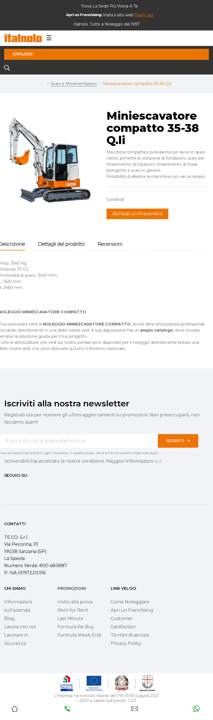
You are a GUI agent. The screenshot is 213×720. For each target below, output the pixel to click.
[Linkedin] (36, 485)
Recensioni (110, 244)
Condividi (131, 199)
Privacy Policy (126, 643)
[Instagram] (16, 485)
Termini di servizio (130, 635)
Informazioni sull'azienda (18, 606)
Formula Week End (79, 635)
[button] (143, 15)
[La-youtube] (26, 485)
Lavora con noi (20, 626)
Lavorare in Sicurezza (16, 639)
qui (157, 461)
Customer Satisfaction (123, 622)
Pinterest (148, 199)
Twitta (139, 199)
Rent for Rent (72, 610)
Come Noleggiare (130, 601)
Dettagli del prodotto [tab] (61, 244)
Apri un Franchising (132, 610)
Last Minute (70, 618)
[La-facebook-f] (6, 485)
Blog (9, 618)
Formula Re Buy (75, 626)
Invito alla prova (75, 601)
